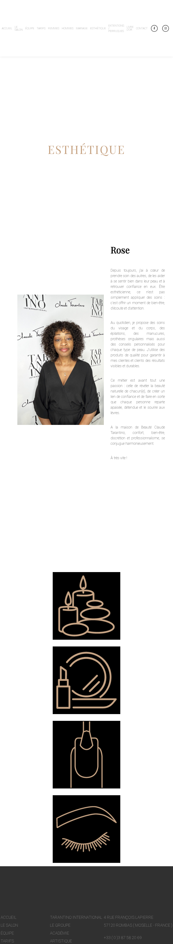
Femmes (53, 28)
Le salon (9, 925)
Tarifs (41, 28)
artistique (61, 941)
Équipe (29, 28)
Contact (142, 28)
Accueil (7, 28)
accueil (8, 917)
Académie (59, 933)
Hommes (67, 28)
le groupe (60, 925)
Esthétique (98, 28)
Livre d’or (130, 28)
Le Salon (19, 28)
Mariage (82, 28)
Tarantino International (76, 917)
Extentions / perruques (116, 28)
